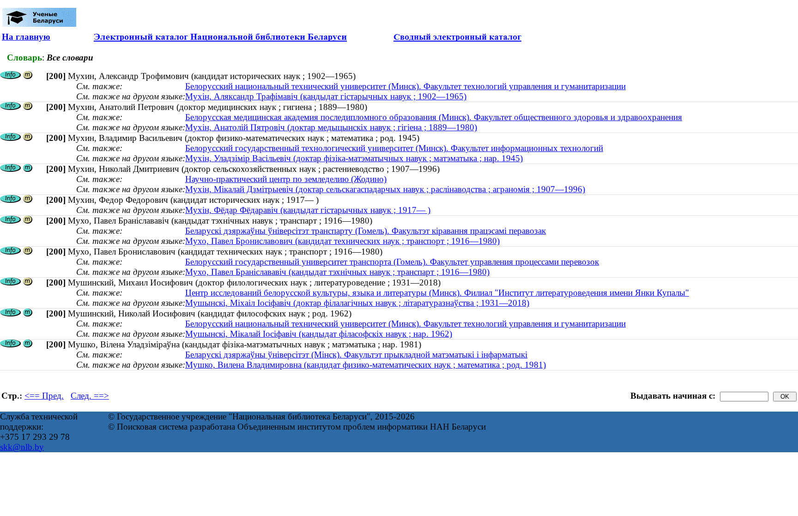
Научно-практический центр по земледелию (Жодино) (286, 179)
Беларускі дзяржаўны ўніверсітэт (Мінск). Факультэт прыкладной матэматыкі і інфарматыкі (356, 354)
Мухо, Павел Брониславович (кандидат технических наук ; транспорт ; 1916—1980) (342, 241)
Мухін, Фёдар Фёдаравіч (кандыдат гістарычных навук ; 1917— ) (307, 210)
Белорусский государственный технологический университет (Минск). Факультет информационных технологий (394, 148)
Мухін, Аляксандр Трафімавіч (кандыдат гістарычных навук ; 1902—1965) (325, 96)
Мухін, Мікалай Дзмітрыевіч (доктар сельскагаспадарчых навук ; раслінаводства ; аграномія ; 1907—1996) (385, 189)
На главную (26, 37)
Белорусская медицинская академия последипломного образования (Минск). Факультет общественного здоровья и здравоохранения (433, 117)
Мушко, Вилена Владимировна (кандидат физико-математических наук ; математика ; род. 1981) (365, 365)
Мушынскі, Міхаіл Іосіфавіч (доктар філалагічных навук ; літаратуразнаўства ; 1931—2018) (357, 303)
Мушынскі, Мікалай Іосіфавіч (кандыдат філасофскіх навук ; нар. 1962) (318, 334)
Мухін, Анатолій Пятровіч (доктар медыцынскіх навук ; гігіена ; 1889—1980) (331, 127)
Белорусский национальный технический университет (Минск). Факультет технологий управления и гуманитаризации (405, 86)
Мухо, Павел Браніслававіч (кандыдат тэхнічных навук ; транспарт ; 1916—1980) (337, 272)
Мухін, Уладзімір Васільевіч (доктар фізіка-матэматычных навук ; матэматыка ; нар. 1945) (354, 158)
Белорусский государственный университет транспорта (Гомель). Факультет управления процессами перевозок (392, 262)
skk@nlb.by (22, 447)
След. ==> (90, 396)
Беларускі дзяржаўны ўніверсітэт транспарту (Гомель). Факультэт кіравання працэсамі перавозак (365, 231)
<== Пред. (44, 396)
